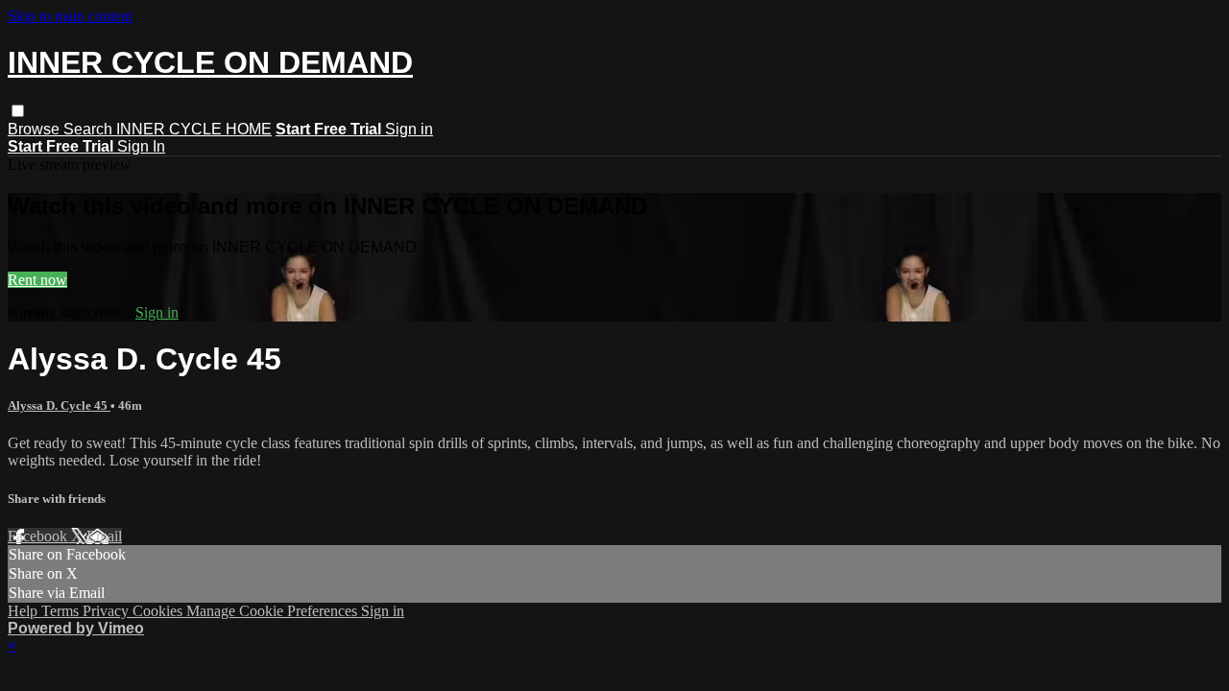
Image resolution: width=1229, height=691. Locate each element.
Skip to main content (70, 16)
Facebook (39, 536)
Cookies (159, 611)
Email (104, 536)
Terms (62, 611)
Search (89, 129)
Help (24, 611)
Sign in (409, 129)
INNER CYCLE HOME (194, 129)
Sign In (141, 146)
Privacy (108, 611)
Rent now (37, 280)
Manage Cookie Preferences (273, 611)
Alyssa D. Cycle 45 (59, 405)
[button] (18, 111)
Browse (35, 129)
